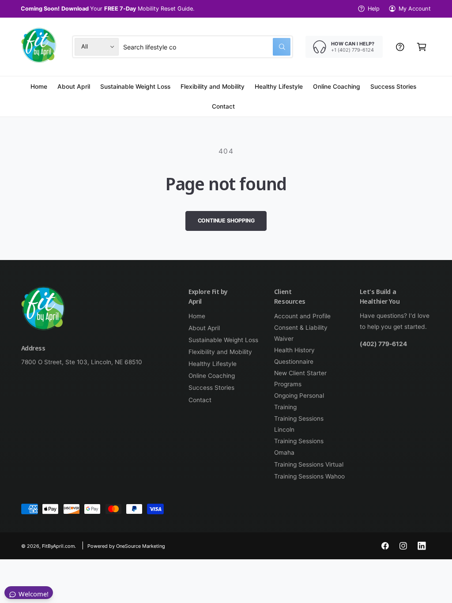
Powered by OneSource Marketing (126, 546)
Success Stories (211, 387)
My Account (415, 8)
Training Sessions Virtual (308, 464)
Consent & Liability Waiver (301, 333)
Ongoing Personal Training (299, 401)
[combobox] (207, 46)
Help (374, 8)
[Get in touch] (400, 46)
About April (204, 328)
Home (196, 316)
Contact (199, 399)
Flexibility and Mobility (220, 351)
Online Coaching (211, 375)
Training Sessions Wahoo (309, 476)
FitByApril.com (58, 546)
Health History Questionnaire (294, 356)
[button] (422, 46)
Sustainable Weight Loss (223, 339)
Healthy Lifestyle (212, 363)
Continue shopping (226, 220)
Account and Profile (302, 316)
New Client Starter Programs (300, 378)
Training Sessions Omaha (299, 446)
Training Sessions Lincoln (299, 424)
